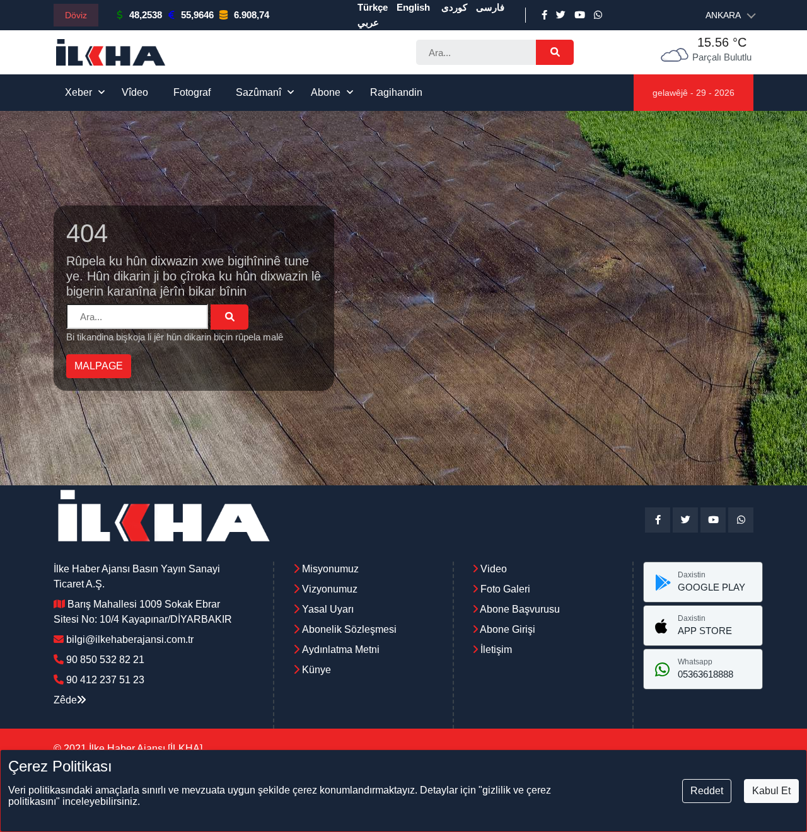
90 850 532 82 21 (105, 659)
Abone (325, 92)
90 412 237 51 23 (105, 679)
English (413, 7)
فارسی (490, 7)
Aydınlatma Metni (341, 649)
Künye (316, 669)
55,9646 (197, 14)
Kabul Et (771, 790)
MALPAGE (98, 366)
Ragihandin (396, 92)
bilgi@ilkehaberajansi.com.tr (130, 639)
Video (492, 568)
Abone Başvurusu (519, 609)
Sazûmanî (258, 92)
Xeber (78, 92)
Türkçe (372, 7)
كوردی (454, 7)
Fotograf (192, 92)
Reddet (706, 790)
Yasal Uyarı (328, 609)
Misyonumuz (330, 568)
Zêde (65, 700)
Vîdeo (135, 92)
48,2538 (145, 14)
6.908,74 (251, 14)
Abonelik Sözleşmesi (349, 629)
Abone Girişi (506, 629)
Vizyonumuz (329, 589)
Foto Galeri (504, 589)
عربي (368, 22)
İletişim (495, 649)
